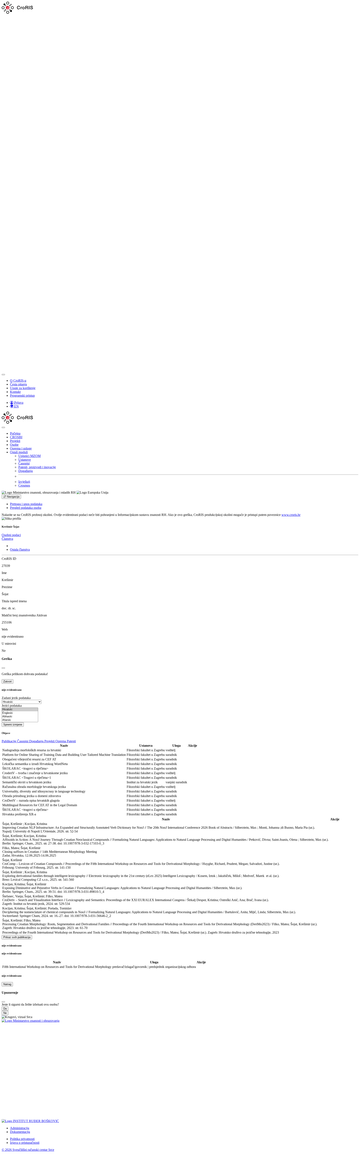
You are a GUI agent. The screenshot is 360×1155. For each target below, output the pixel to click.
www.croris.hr (290, 515)
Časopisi (24, 463)
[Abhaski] (20, 716)
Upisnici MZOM (29, 456)
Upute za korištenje (22, 388)
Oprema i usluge (21, 448)
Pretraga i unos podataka (26, 504)
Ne (5, 1013)
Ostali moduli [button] (19, 452)
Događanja (25, 471)
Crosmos (24, 485)
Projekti (15, 441)
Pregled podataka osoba (25, 507)
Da (5, 1008)
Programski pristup (22, 395)
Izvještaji (24, 481)
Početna (15, 433)
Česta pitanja (18, 384)
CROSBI (16, 437)
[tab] (11, 535)
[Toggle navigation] (3, 374)
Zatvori (7, 681)
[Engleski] (20, 713)
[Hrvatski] (20, 709)
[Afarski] (20, 720)
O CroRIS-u (18, 380)
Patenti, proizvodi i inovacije (37, 467)
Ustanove (24, 459)
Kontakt (15, 392)
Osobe (14, 444)
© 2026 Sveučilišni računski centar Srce (28, 1149)
